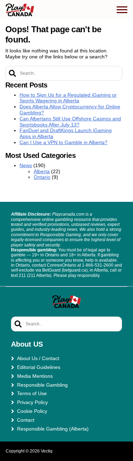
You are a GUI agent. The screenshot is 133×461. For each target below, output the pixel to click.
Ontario (42, 177)
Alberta (42, 171)
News (26, 165)
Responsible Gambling (42, 385)
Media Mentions (35, 376)
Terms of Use (32, 393)
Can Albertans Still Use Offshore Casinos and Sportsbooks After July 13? (70, 121)
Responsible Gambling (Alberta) (53, 429)
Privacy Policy (32, 402)
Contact (25, 420)
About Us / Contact (38, 358)
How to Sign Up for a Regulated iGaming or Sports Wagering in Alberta (68, 98)
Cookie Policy (32, 411)
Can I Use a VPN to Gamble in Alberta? (63, 142)
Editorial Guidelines (38, 367)
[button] (122, 10)
